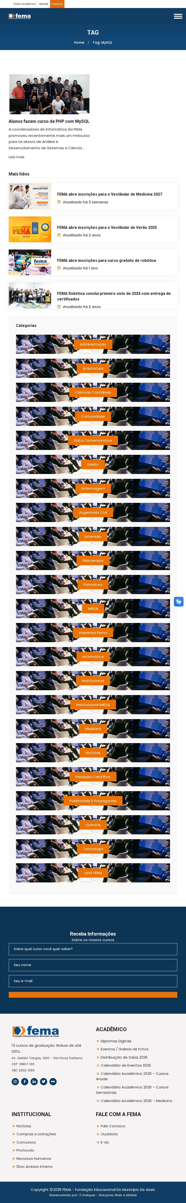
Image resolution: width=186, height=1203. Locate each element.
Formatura (93, 584)
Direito (93, 464)
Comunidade (93, 416)
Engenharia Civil (93, 512)
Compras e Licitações (36, 1134)
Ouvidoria (109, 1134)
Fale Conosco (113, 1125)
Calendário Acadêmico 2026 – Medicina (136, 1100)
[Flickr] (53, 1081)
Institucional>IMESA (93, 704)
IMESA (93, 608)
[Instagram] (15, 1081)
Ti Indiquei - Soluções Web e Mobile (108, 1195)
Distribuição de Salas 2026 (124, 1057)
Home (79, 42)
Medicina (93, 728)
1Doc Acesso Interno (34, 1166)
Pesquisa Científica (93, 776)
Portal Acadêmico (25, 4)
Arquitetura (93, 368)
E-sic (105, 1142)
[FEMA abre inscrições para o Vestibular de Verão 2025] (30, 229)
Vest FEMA (93, 872)
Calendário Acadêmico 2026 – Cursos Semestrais (132, 1090)
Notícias (93, 752)
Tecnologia (93, 848)
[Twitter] (43, 1081)
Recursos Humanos (33, 1158)
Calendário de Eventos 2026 (126, 1065)
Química (93, 824)
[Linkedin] (34, 1081)
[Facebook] (24, 1081)
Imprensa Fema (93, 632)
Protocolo (57, 4)
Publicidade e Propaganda (93, 800)
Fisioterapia (93, 560)
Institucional (93, 680)
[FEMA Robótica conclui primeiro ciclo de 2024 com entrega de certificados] (30, 295)
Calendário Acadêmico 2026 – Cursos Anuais (132, 1076)
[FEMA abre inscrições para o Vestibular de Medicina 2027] (30, 196)
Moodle (43, 4)
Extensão (93, 536)
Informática (93, 656)
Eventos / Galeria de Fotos (124, 1049)
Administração (93, 344)
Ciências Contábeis (93, 392)
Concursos (26, 1142)
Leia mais (16, 157)
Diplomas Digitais (116, 1041)
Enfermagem (93, 488)
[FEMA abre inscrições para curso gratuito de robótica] (30, 262)
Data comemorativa (93, 440)
